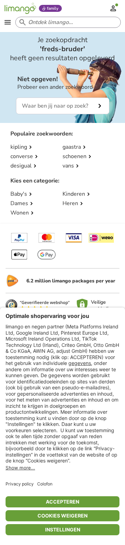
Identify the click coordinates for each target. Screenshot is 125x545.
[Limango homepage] (20, 8)
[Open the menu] (7, 22)
